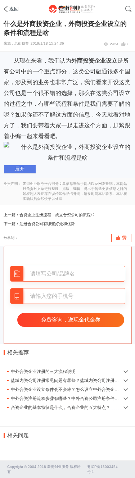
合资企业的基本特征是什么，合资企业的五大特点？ (60, 407)
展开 (19, 169)
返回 (14, 9)
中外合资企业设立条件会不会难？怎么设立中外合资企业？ (65, 389)
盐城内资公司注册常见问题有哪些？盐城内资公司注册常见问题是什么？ (65, 380)
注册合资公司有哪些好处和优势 (47, 224)
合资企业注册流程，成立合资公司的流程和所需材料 (59, 215)
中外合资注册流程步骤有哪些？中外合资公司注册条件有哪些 (65, 398)
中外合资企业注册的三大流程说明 (43, 371)
